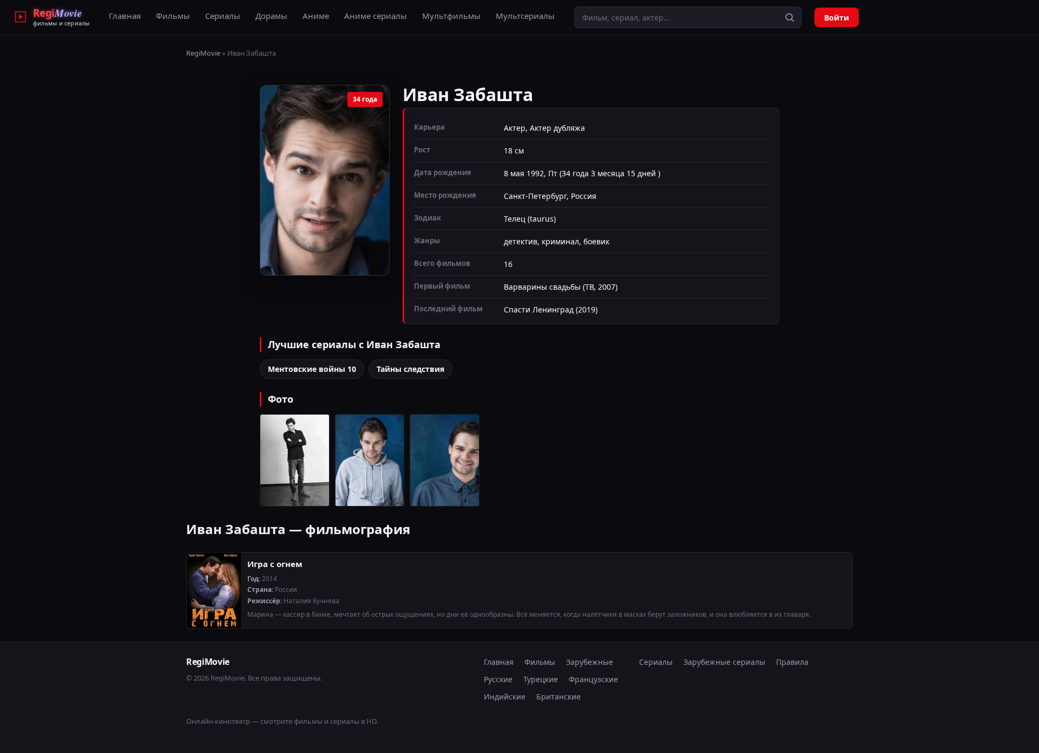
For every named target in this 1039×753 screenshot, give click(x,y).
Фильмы (173, 15)
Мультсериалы (525, 15)
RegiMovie (203, 53)
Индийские (504, 696)
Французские (593, 679)
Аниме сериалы (375, 15)
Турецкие (540, 679)
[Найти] (789, 17)
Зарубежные (589, 662)
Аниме (316, 15)
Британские (558, 696)
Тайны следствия (410, 369)
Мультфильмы (451, 15)
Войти (836, 17)
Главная (125, 15)
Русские (498, 679)
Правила (792, 662)
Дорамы (271, 15)
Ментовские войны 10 (312, 369)
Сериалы (222, 15)
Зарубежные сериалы (724, 662)
